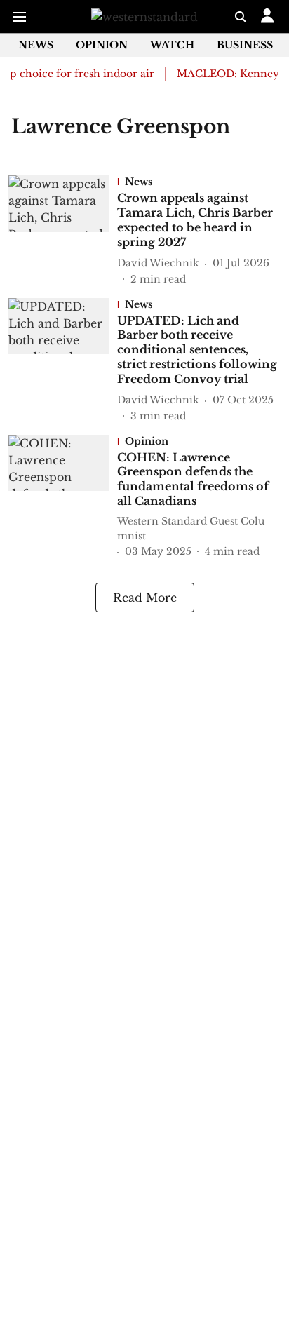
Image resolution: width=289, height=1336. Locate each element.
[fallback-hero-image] (62, 230)
